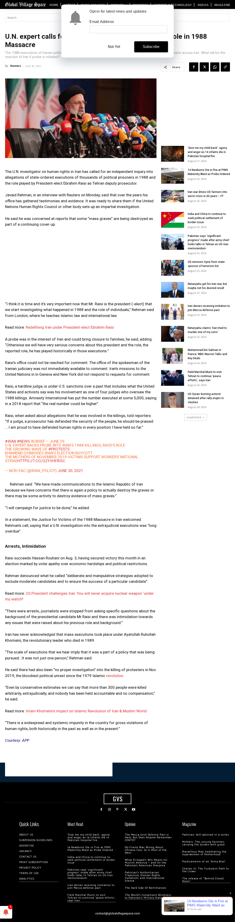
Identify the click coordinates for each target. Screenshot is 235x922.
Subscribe (151, 47)
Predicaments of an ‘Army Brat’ (204, 861)
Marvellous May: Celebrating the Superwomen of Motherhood (204, 853)
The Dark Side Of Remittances (145, 888)
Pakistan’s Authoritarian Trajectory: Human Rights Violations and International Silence (145, 876)
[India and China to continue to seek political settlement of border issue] (172, 220)
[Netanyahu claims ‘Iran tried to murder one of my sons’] (172, 334)
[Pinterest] (117, 809)
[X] (204, 67)
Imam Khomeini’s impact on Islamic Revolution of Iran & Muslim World (86, 711)
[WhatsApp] (214, 67)
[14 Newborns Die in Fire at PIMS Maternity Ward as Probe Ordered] (172, 176)
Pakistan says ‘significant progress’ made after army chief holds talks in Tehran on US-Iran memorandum (90, 874)
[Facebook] (193, 67)
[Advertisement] (81, 265)
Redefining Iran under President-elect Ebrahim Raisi (70, 327)
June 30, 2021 (70, 470)
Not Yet (114, 47)
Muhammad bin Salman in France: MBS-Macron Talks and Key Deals (207, 354)
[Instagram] (109, 809)
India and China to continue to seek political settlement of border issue (207, 218)
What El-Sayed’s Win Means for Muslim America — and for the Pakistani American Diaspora (146, 863)
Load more (194, 417)
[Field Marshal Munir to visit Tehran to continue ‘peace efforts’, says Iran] (172, 378)
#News (23, 441)
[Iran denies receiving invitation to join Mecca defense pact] (172, 312)
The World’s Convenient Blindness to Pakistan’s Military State (148, 896)
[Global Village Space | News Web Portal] (25, 4)
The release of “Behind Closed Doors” (203, 879)
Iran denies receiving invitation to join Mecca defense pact (91, 886)
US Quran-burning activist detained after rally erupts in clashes (206, 398)
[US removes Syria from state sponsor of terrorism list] (172, 268)
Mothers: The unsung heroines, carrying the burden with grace (203, 843)
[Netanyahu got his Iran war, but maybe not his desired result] (172, 290)
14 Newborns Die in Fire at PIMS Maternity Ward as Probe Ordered (90, 848)
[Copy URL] (225, 67)
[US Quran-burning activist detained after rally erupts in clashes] (172, 400)
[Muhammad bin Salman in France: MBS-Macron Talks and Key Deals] (172, 356)
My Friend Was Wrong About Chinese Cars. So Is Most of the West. (146, 850)
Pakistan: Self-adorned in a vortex (205, 835)
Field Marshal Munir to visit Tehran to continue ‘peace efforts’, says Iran (205, 376)
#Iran (10, 441)
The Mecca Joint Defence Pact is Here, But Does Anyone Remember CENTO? (148, 837)
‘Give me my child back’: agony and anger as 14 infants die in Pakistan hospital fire (207, 152)
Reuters (15, 65)
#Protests (59, 449)
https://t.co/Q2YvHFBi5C (41, 460)
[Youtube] (134, 809)
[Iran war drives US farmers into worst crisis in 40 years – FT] (172, 196)
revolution (114, 675)
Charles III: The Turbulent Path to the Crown (205, 870)
